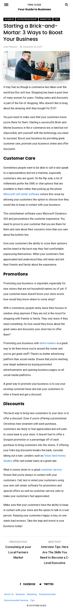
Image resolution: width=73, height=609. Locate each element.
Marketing (45, 19)
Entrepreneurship (27, 19)
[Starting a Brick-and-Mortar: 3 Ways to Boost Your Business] (36, 79)
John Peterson (10, 47)
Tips (56, 19)
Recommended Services (16, 600)
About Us (9, 594)
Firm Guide (34, 4)
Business (9, 19)
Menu (7, 4)
